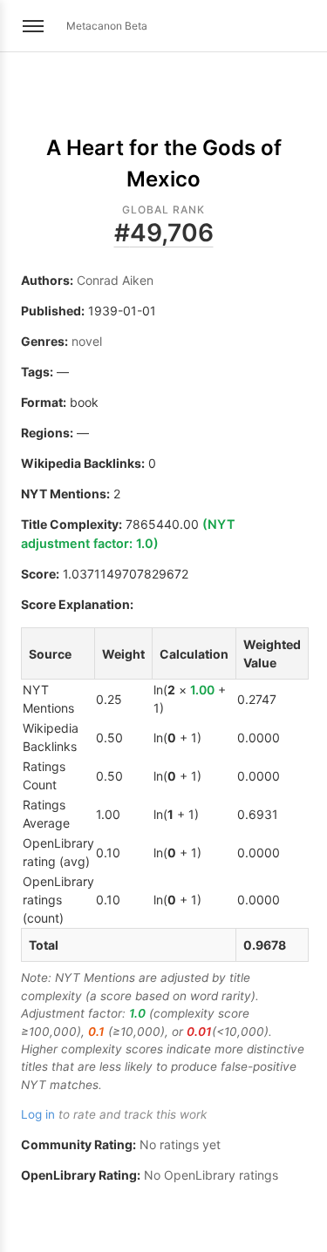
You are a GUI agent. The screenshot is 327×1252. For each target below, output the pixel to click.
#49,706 (164, 232)
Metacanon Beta (106, 25)
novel (87, 341)
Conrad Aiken (115, 280)
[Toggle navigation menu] (33, 26)
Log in (38, 1114)
